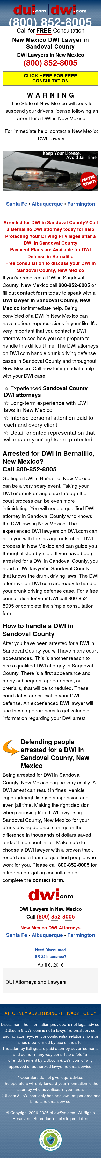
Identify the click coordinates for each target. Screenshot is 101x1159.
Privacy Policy (79, 1013)
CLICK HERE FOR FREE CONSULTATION (50, 78)
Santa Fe (16, 203)
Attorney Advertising (31, 1013)
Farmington (81, 203)
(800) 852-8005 (50, 21)
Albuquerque (47, 203)
